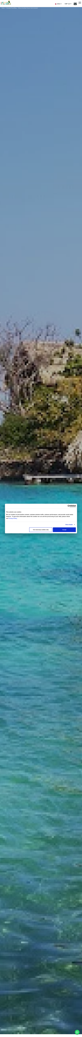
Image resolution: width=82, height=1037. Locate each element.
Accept (64, 529)
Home (3, 8)
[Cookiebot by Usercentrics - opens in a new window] (69, 506)
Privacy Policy (13, 518)
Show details (69, 524)
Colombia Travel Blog (11, 8)
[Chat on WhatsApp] (77, 1032)
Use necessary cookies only (41, 529)
